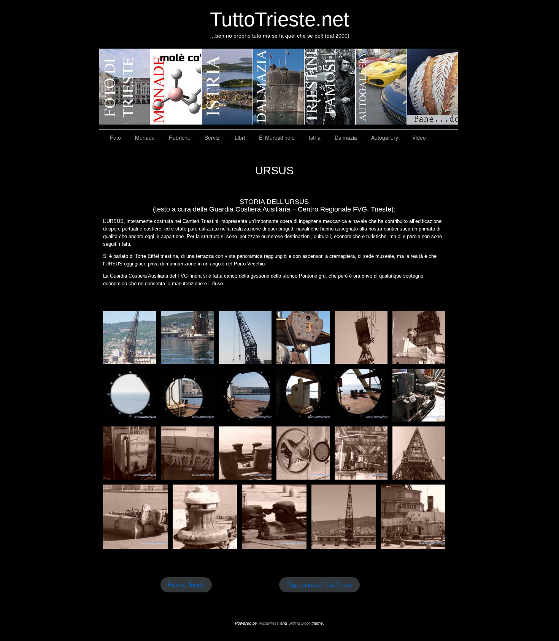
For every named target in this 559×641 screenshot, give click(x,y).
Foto (115, 137)
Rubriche (180, 137)
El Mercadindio (277, 137)
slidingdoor (125, 87)
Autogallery (384, 137)
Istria (315, 137)
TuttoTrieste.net (279, 19)
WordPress (268, 623)
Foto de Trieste (186, 585)
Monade (145, 137)
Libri (240, 137)
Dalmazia (346, 137)
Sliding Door (299, 623)
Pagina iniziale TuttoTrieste (319, 585)
